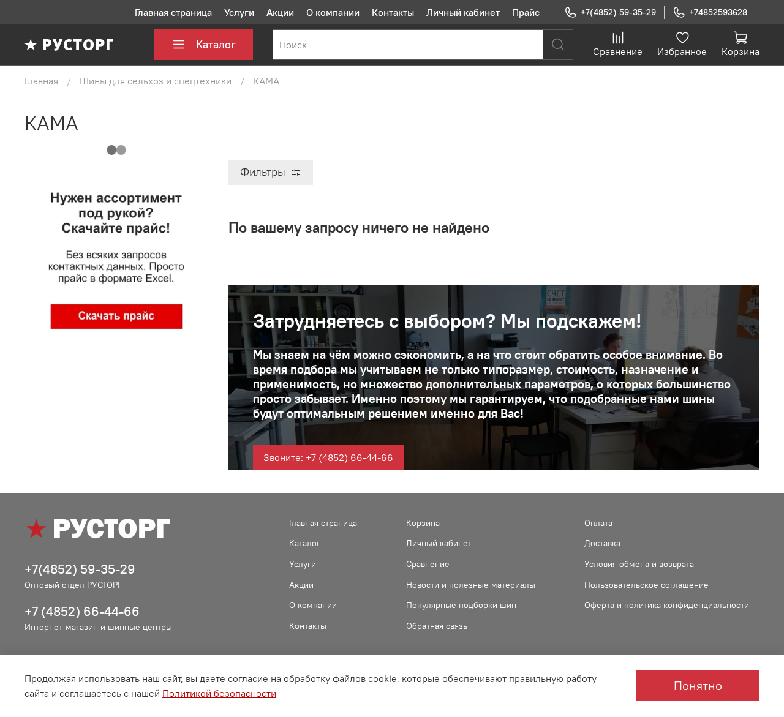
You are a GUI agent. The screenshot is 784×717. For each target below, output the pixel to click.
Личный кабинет (463, 12)
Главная (41, 81)
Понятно (698, 685)
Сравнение (428, 563)
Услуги (239, 12)
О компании (333, 12)
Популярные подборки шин (461, 604)
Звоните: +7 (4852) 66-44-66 (328, 457)
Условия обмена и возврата (639, 563)
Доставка (602, 543)
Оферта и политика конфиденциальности (666, 604)
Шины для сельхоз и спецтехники (156, 81)
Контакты (393, 12)
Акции (280, 12)
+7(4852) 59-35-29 (618, 12)
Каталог (216, 44)
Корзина (423, 522)
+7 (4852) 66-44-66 (82, 611)
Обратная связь (436, 625)
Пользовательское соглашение (646, 584)
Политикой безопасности (219, 693)
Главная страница (173, 12)
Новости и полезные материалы (470, 584)
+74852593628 (718, 12)
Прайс (526, 12)
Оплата (598, 522)
